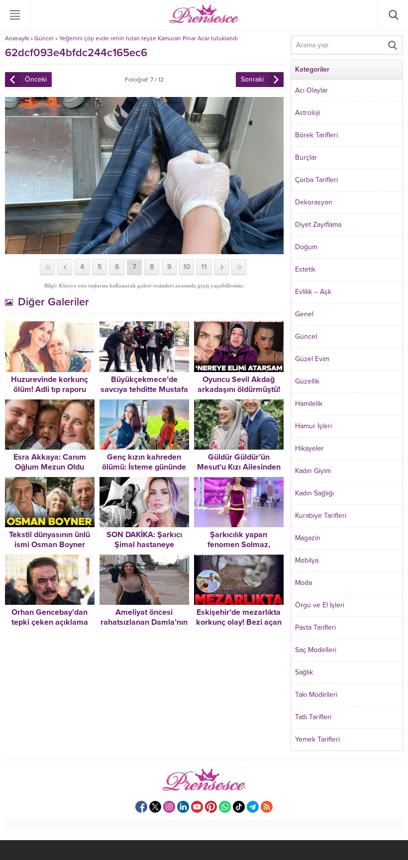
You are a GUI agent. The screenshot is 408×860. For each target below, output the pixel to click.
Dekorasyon (313, 202)
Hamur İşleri (313, 426)
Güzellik (307, 381)
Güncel (44, 38)
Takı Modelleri (316, 694)
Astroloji (307, 112)
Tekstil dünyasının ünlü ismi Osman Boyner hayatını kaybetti (49, 545)
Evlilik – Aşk (313, 291)
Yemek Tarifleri (317, 739)
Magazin (307, 538)
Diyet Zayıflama (318, 224)
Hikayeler (309, 448)
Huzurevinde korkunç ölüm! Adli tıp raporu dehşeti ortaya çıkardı (50, 389)
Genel (304, 314)
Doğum (306, 247)
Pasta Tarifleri (315, 627)
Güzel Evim (312, 359)
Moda (303, 582)
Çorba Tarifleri (316, 180)
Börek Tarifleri (316, 135)
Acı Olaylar (311, 90)
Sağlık (304, 672)
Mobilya (306, 560)
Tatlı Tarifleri (313, 717)
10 (187, 267)
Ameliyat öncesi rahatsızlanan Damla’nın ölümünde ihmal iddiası (144, 622)
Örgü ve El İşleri (319, 605)
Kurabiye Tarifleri (320, 515)
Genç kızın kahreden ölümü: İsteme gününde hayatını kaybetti (144, 467)
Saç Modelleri (315, 650)
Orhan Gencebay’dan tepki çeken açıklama (49, 617)
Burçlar (306, 157)
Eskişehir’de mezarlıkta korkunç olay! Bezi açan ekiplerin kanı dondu (239, 622)
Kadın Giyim (313, 471)
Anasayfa (17, 38)
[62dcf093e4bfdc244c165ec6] (144, 250)
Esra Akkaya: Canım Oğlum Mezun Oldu (49, 462)
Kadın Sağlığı (314, 493)
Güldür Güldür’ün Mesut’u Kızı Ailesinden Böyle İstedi (239, 467)
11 (204, 267)
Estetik (305, 269)
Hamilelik (308, 403)
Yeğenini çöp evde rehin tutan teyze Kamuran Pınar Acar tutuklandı (148, 38)
